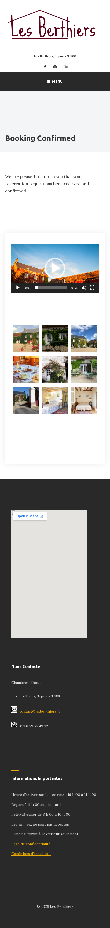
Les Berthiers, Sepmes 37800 (55, 56)
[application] (55, 268)
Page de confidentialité (30, 844)
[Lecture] (17, 287)
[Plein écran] (92, 287)
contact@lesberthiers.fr (39, 711)
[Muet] (83, 287)
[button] (55, 268)
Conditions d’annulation (31, 853)
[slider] (51, 287)
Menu (57, 81)
